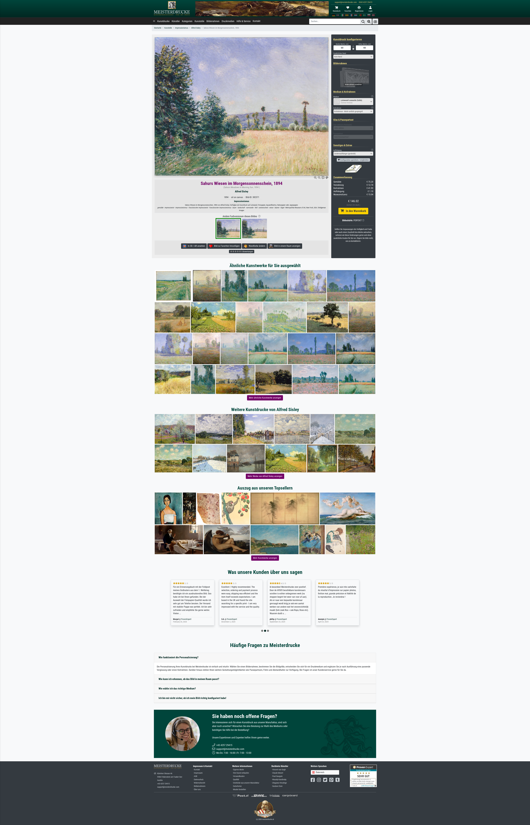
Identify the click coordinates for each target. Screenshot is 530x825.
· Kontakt (196, 769)
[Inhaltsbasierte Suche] (369, 21)
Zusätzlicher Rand (339, 53)
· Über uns (197, 789)
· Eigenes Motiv (238, 769)
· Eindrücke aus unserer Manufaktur (245, 783)
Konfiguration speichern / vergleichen (354, 160)
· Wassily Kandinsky (278, 779)
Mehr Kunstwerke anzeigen (265, 558)
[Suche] (363, 21)
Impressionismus (181, 28)
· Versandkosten (238, 776)
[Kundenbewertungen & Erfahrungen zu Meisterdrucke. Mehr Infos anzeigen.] (363, 775)
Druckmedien (228, 21)
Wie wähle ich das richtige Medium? (177, 688)
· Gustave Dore (277, 786)
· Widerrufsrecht (199, 783)
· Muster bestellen (239, 789)
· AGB (195, 776)
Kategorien (187, 21)
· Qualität (235, 779)
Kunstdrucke (163, 21)
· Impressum (198, 773)
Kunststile (199, 21)
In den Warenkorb (355, 211)
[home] (154, 21)
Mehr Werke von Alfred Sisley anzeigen (265, 476)
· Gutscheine (237, 786)
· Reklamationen (199, 786)
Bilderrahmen (212, 21)
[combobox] (353, 57)
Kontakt (256, 21)
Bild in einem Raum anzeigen (286, 246)
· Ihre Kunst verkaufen (240, 773)
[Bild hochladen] (375, 21)
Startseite (157, 28)
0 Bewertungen (247, 251)
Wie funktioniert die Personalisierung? (178, 657)
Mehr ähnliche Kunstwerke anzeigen (265, 397)
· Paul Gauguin (277, 776)
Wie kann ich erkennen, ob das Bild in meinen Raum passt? (189, 679)
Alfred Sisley (196, 28)
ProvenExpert (183, 619)
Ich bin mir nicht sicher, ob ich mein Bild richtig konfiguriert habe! (192, 698)
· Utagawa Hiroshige (279, 783)
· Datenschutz (198, 779)
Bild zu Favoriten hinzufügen (226, 246)
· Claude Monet (277, 773)
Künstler (176, 21)
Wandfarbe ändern (256, 246)
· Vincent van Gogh (278, 769)
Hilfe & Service (244, 21)
